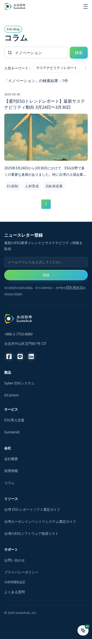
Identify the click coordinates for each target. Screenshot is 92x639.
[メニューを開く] (85, 6)
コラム (9, 482)
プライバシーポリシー (21, 572)
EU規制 (12, 186)
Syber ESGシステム (19, 383)
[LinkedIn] (31, 356)
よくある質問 (14, 592)
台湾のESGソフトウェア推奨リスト (31, 533)
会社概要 (11, 458)
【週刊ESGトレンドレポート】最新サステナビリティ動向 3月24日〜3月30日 (44, 104)
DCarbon (11, 395)
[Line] (20, 356)
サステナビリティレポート (56, 67)
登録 (46, 275)
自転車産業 (54, 186)
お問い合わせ (14, 560)
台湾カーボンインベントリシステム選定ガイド (40, 521)
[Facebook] (9, 356)
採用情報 (11, 470)
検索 (79, 52)
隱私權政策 (74, 287)
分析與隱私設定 (14, 582)
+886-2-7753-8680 (18, 334)
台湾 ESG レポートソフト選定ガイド (32, 509)
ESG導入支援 (14, 420)
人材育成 (32, 186)
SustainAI (11, 432)
